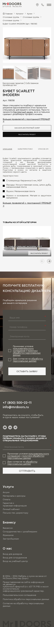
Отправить (27, 470)
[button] (8, 45)
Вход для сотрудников (15, 557)
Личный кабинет (11, 509)
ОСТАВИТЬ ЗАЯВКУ (27, 371)
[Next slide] (49, 261)
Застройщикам (11, 539)
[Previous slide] (42, 261)
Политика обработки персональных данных (26, 599)
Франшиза (8, 535)
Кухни (29, 13)
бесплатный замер (23, 112)
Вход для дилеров (12, 554)
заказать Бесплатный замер (27, 128)
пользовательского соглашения (23, 349)
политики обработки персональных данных (27, 353)
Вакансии (8, 528)
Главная (8, 13)
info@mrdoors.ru (16, 406)
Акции (6, 492)
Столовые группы (11, 17)
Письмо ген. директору (15, 513)
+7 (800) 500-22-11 (17, 402)
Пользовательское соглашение (19, 595)
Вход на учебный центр (15, 561)
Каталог (20, 13)
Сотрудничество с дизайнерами (20, 531)
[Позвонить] (43, 5)
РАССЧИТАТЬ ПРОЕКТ (27, 134)
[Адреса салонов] (37, 5)
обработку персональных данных (28, 360)
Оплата (6, 499)
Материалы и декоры (14, 496)
